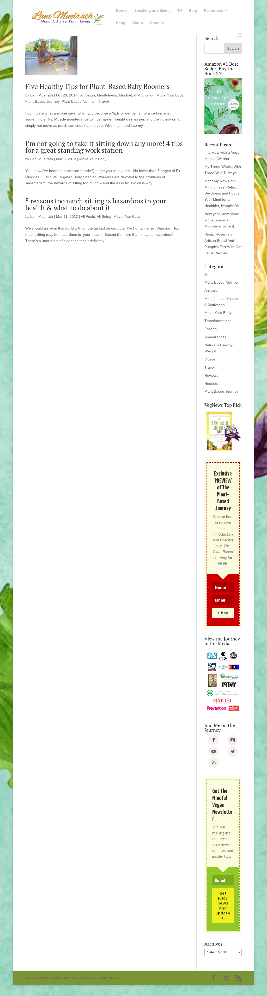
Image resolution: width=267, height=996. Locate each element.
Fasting (210, 329)
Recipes (211, 383)
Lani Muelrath (41, 95)
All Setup (87, 95)
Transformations (217, 321)
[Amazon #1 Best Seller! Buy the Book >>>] (223, 106)
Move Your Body (169, 95)
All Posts (88, 216)
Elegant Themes (61, 978)
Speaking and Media (152, 11)
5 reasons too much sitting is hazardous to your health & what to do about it (95, 204)
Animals (210, 290)
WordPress (109, 978)
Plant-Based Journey (42, 101)
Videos (210, 359)
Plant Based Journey (221, 391)
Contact (157, 23)
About (137, 23)
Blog (193, 11)
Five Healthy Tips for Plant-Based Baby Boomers (97, 86)
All (206, 274)
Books (122, 11)
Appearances (215, 337)
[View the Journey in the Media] (223, 681)
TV (179, 11)
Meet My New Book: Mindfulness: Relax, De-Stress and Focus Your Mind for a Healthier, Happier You (222, 193)
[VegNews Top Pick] (223, 431)
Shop (120, 23)
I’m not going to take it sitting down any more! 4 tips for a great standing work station (104, 146)
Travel (104, 101)
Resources (213, 11)
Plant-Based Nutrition (79, 101)
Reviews (211, 375)
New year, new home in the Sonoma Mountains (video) (221, 220)
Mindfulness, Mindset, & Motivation (125, 95)
